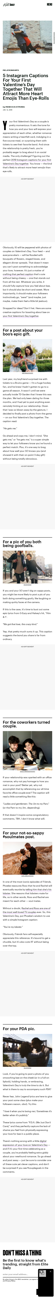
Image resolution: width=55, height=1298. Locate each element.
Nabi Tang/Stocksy (27, 373)
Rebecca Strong (15, 107)
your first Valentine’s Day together (20, 316)
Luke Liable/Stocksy (27, 876)
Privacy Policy (10, 1281)
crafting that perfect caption (18, 274)
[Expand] (41, 1271)
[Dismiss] (50, 1271)
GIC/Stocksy (27, 1068)
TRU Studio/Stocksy (54, 38)
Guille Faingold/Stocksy (27, 771)
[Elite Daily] (9, 4)
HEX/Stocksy (27, 584)
